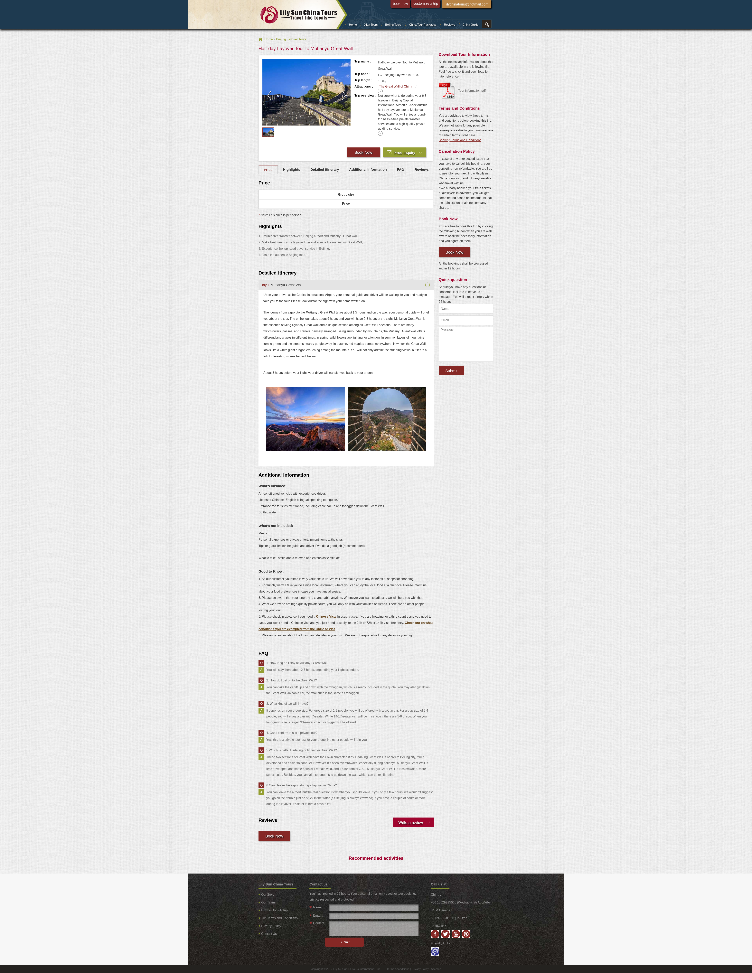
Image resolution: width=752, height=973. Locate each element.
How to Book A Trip (274, 910)
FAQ (400, 170)
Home (353, 24)
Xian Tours (371, 24)
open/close (486, 24)
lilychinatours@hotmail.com (467, 4)
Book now (400, 4)
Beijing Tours (393, 24)
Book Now (363, 152)
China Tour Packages (423, 24)
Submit (451, 371)
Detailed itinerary (324, 170)
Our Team (268, 902)
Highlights (291, 170)
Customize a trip (425, 3)
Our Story (267, 894)
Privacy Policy (271, 926)
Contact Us (269, 933)
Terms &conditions (398, 968)
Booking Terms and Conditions (460, 140)
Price (268, 170)
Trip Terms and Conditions (279, 918)
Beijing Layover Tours (291, 39)
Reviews (449, 24)
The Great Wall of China (396, 86)
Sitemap (436, 968)
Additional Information (368, 170)
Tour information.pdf (472, 90)
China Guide (470, 24)
